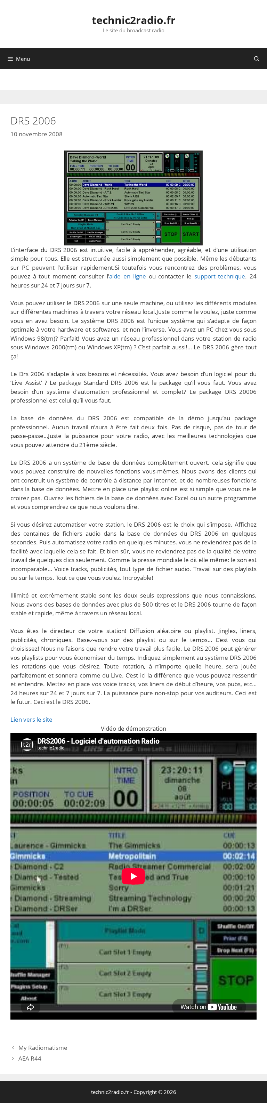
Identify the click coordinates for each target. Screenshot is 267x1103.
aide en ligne (127, 276)
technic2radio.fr (134, 20)
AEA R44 (29, 1058)
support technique (219, 276)
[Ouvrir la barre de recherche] (256, 58)
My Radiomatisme (42, 1048)
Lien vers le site (31, 719)
